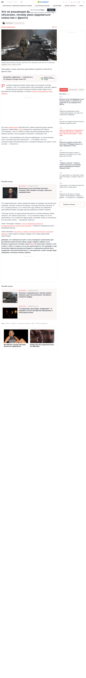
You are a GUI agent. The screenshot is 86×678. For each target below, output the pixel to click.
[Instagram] (76, 2)
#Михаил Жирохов (41, 323)
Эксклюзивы (57, 5)
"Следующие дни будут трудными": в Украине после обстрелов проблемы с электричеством (36, 310)
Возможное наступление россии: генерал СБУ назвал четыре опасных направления (35, 190)
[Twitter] (74, 2)
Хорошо (51, 10)
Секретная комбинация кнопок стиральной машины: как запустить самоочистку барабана (71, 112)
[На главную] (43, 2)
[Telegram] (69, 2)
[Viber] (66, 2)
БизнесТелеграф (70, 5)
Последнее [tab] (63, 89)
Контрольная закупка (42, 5)
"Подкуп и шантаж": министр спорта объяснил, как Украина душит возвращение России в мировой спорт (70, 165)
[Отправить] (21, 2)
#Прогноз (14, 323)
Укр (83, 2)
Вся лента (62, 94)
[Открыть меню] (2, 2)
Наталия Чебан (9, 23)
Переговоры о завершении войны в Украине (17, 5)
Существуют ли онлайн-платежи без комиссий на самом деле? (71, 186)
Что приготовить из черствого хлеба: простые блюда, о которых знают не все (71, 176)
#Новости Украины (24, 323)
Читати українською (8, 27)
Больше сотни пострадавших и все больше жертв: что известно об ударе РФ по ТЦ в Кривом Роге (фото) (71, 101)
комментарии (13, 127)
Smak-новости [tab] (73, 89)
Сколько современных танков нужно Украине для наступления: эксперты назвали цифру (35, 295)
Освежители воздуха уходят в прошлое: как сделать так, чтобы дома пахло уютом (70, 154)
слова (20, 129)
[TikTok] (79, 2)
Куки (42, 10)
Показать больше (69, 204)
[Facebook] (63, 2)
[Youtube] (71, 2)
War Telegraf (22, 185)
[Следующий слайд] (84, 5)
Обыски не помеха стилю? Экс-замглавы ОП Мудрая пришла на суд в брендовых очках (70, 144)
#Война (7, 323)
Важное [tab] (81, 89)
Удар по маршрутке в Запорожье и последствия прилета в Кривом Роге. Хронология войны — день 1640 (71, 132)
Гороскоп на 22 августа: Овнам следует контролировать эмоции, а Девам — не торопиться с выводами (71, 195)
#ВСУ (33, 323)
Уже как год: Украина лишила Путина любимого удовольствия (71, 122)
